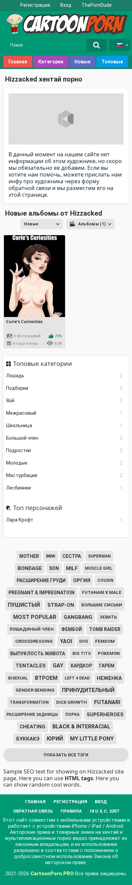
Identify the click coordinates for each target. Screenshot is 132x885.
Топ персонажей (37, 508)
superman (99, 556)
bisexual (18, 678)
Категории (50, 61)
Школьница (64, 425)
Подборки (64, 388)
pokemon (109, 653)
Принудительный (88, 690)
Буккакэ (28, 739)
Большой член (64, 438)
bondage (30, 568)
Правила (71, 811)
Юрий (55, 738)
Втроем (46, 678)
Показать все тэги (66, 754)
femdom (105, 641)
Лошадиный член (31, 629)
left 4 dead (77, 678)
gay (58, 665)
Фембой (71, 629)
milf (72, 568)
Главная (17, 61)
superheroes (105, 715)
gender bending (35, 690)
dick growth (71, 702)
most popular (34, 617)
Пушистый (24, 605)
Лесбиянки (64, 488)
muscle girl (98, 568)
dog (83, 641)
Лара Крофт (64, 520)
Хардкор (81, 665)
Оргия (81, 580)
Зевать (108, 617)
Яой (64, 400)
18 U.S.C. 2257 (104, 811)
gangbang (78, 617)
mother (29, 556)
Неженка (109, 678)
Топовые (112, 61)
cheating (32, 727)
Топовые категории (42, 364)
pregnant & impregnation (41, 592)
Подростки (64, 450)
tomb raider (104, 629)
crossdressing (34, 641)
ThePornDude (97, 5)
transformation (29, 702)
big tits (81, 653)
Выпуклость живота (37, 653)
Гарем (106, 665)
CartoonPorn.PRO (52, 874)
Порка (72, 714)
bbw (50, 556)
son (54, 568)
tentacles (31, 666)
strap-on (60, 605)
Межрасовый (64, 413)
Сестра (71, 556)
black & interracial (81, 726)
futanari (107, 702)
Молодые (64, 463)
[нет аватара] (66, 119)
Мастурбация (64, 475)
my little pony (92, 738)
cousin (105, 580)
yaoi (66, 641)
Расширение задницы (32, 714)
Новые (82, 61)
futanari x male (102, 592)
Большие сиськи (101, 604)
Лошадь (64, 375)
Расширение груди (41, 580)
